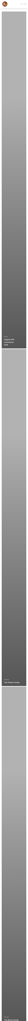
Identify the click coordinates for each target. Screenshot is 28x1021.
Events (6, 336)
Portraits (6, 679)
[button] (23, 4)
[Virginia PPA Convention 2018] (14, 180)
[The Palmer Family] (14, 517)
